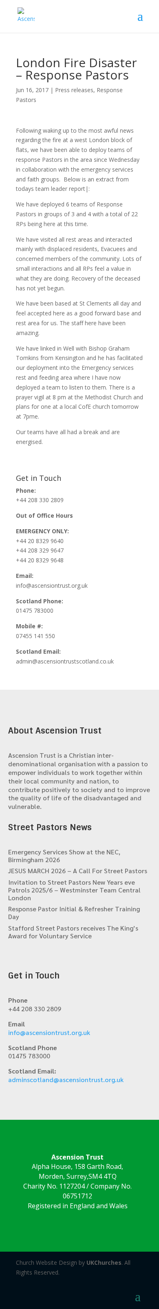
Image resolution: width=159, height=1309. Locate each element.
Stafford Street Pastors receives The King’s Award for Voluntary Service (73, 932)
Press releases (74, 90)
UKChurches (103, 1262)
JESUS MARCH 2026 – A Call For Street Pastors (77, 870)
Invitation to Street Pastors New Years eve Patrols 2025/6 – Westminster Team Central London (74, 890)
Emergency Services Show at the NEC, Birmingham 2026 (64, 855)
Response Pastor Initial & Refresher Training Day (74, 912)
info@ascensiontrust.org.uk (49, 1032)
